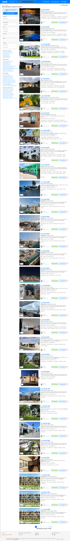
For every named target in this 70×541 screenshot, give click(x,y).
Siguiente (50, 526)
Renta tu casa (56, 1)
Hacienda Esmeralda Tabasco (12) (8, 67)
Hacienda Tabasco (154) (6, 63)
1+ (7, 35)
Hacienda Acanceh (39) (6, 53)
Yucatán (6, 5)
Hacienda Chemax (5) (6, 57)
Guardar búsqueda (10, 13)
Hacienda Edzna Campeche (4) (8, 69)
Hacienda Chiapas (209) (6, 62)
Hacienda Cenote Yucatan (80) (7, 96)
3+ (13, 35)
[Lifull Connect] (7, 535)
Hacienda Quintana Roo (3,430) (8, 61)
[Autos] (21, 534)
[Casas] (19, 534)
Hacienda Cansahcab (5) (6, 56)
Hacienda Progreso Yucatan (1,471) (8, 89)
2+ (10, 35)
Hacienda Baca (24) (6, 55)
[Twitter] (38, 534)
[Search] (34, 2)
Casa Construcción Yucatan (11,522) (8, 79)
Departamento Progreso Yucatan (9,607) (9, 80)
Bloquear (61, 539)
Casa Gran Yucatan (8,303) (7, 83)
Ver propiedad (62, 22)
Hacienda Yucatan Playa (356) (7, 93)
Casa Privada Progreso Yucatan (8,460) (9, 82)
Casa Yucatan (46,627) (6, 74)
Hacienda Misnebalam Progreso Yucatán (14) (10, 98)
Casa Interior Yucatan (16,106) (7, 78)
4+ (16, 35)
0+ (4, 35)
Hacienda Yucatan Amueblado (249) (8, 94)
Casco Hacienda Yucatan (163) (8, 95)
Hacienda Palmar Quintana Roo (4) (8, 71)
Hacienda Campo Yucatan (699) (8, 90)
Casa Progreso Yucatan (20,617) (8, 76)
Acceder (65, 1)
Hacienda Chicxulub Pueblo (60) (8, 52)
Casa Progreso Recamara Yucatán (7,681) (9, 85)
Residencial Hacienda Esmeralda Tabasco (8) (10, 68)
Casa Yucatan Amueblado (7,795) (8, 84)
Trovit (3, 5)
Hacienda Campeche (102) (7, 64)
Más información (16, 539)
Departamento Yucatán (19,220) (8, 77)
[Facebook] (36, 534)
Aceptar (57, 539)
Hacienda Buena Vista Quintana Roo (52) (9, 66)
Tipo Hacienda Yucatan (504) (7, 92)
